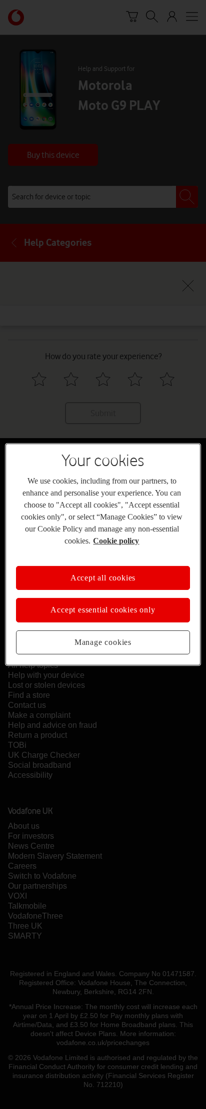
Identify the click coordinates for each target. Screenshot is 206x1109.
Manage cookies (103, 642)
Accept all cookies (103, 577)
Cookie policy (116, 541)
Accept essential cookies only (102, 609)
